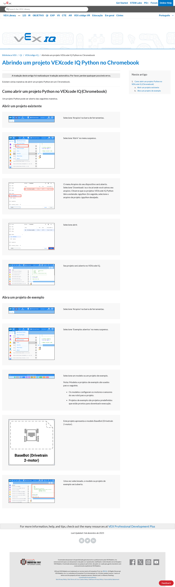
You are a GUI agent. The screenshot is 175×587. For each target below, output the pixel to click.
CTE (64, 15)
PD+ (146, 3)
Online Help (166, 3)
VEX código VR (82, 15)
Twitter (87, 540)
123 (24, 15)
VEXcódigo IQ (32, 55)
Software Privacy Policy (96, 579)
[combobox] (46, 9)
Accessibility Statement (111, 579)
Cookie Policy (84, 579)
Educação (97, 15)
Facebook (81, 540)
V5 (58, 15)
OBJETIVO (38, 15)
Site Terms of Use (73, 579)
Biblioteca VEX (9, 55)
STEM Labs (136, 3)
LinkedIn (93, 540)
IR (29, 15)
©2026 (105, 571)
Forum (154, 3)
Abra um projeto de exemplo (149, 91)
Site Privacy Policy (61, 579)
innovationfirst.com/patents (87, 577)
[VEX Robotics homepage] (7, 3)
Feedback (166, 583)
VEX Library (9, 15)
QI (47, 15)
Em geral (109, 15)
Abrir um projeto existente (148, 87)
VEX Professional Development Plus (131, 526)
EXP (52, 15)
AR (70, 15)
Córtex (119, 15)
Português (164, 15)
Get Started (122, 3)
